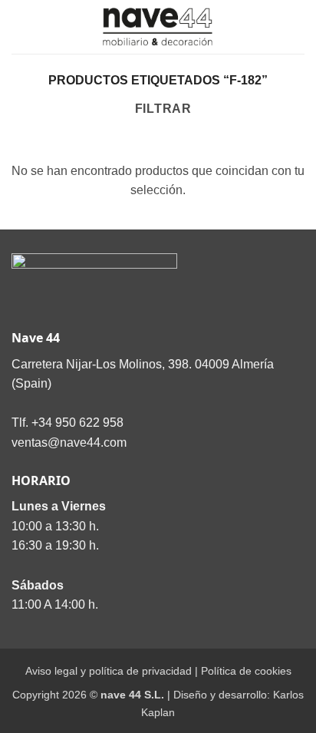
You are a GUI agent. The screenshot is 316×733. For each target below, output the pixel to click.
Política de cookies (246, 671)
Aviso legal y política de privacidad (108, 671)
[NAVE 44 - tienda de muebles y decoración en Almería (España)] (158, 27)
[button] (21, 26)
